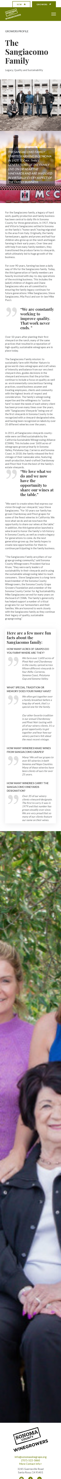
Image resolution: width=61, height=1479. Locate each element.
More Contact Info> (30, 1463)
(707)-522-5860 (30, 1460)
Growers (42, 4)
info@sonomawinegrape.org (31, 1456)
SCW (19, 4)
